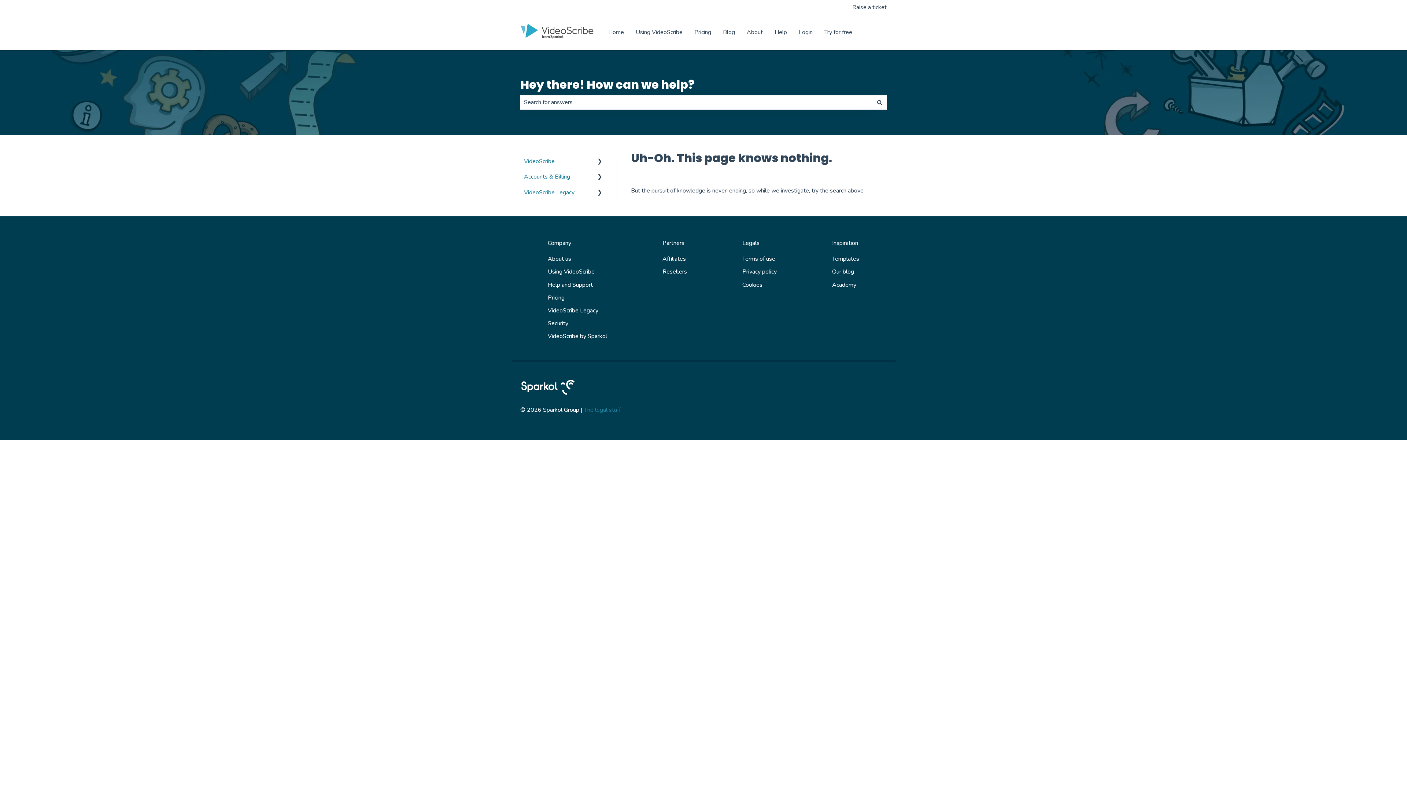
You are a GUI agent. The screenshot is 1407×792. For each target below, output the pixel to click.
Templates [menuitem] (845, 259)
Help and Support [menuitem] (570, 285)
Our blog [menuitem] (843, 272)
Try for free (838, 32)
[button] (600, 161)
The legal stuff (602, 410)
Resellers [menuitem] (674, 272)
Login (806, 32)
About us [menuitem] (559, 259)
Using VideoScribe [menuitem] (571, 272)
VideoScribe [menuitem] (539, 161)
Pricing (702, 32)
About (755, 32)
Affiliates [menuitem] (674, 259)
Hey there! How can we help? (607, 84)
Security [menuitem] (558, 323)
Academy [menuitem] (844, 285)
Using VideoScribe (659, 32)
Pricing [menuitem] (556, 298)
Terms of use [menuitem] (758, 259)
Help (781, 32)
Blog (729, 32)
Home (616, 32)
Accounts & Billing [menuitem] (547, 177)
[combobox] (696, 102)
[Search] (880, 102)
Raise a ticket (869, 7)
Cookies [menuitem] (752, 285)
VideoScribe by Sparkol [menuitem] (577, 336)
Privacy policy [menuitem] (759, 272)
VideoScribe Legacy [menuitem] (549, 192)
